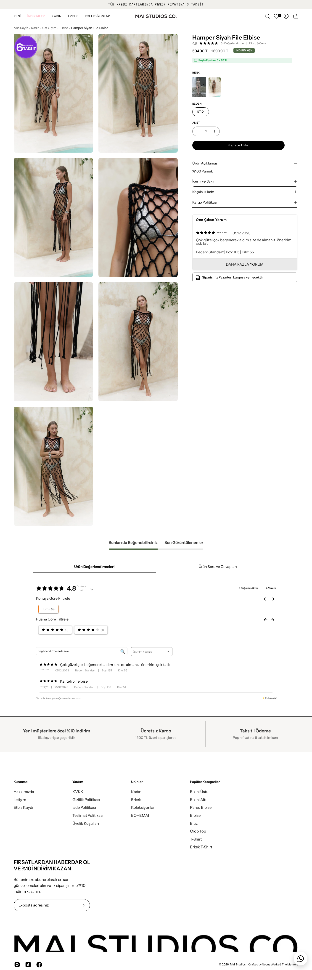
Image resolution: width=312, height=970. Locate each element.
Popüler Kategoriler (205, 782)
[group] (156, 4)
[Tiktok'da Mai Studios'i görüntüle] (27, 964)
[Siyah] (215, 87)
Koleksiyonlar (143, 807)
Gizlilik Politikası (86, 799)
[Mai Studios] (156, 16)
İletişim (20, 799)
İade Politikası (84, 807)
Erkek (136, 799)
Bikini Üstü (199, 791)
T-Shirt (196, 839)
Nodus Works (270, 964)
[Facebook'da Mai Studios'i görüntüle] (38, 964)
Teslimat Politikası (87, 815)
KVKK (77, 791)
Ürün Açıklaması (205, 163)
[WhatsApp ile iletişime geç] (300, 958)
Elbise (63, 28)
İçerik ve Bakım (204, 181)
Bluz (194, 823)
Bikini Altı (198, 799)
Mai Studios (238, 964)
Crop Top (198, 831)
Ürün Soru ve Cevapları (218, 566)
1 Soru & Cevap (258, 43)
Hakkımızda (24, 791)
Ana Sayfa (21, 28)
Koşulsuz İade (203, 192)
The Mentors (290, 964)
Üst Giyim (49, 28)
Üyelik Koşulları (85, 823)
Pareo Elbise (201, 807)
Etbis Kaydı (23, 807)
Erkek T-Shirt (201, 847)
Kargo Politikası (204, 202)
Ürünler (137, 782)
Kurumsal (21, 782)
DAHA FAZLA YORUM (245, 264)
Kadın (35, 28)
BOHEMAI (140, 815)
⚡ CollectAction (269, 698)
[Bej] (199, 87)
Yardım (77, 782)
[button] (36, 16)
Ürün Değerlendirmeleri (94, 566)
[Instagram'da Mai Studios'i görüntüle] (16, 964)
